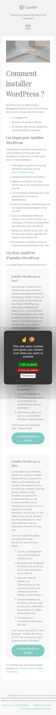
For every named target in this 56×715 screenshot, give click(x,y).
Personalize (28, 376)
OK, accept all (29, 364)
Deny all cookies (29, 370)
